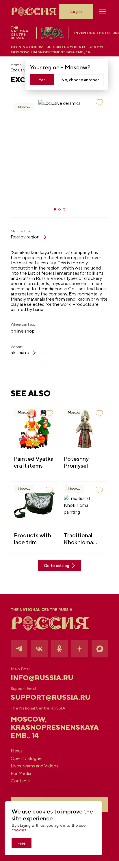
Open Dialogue (26, 758)
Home (16, 64)
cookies (19, 830)
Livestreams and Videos (34, 766)
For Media (21, 773)
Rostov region (25, 237)
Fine (21, 843)
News (17, 751)
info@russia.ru (42, 678)
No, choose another (80, 79)
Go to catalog (56, 565)
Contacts (20, 781)
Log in (76, 11)
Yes (42, 79)
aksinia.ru (20, 352)
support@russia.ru (50, 697)
